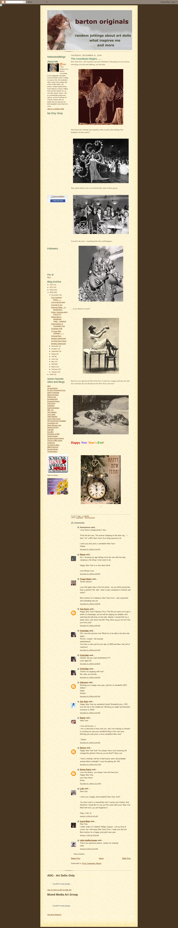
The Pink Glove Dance (58, 341)
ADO (49, 386)
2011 (51, 287)
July (53, 356)
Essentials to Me (56, 328)
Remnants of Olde (53, 434)
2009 (51, 292)
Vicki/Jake (84, 631)
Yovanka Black (52, 451)
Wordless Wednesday (58, 338)
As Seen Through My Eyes (56, 390)
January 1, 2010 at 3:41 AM (89, 816)
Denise (83, 748)
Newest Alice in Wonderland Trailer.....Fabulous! (58, 319)
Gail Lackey (51, 403)
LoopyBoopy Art (52, 423)
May (53, 361)
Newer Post (75, 858)
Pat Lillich (50, 432)
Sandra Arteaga (52, 436)
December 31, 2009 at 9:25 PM (90, 713)
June (53, 359)
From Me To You (56, 305)
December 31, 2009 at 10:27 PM (90, 764)
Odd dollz (50, 429)
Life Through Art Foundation (56, 421)
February (54, 369)
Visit (54, 914)
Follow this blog (58, 200)
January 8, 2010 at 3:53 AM (89, 849)
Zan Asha (84, 701)
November (55, 346)
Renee (82, 554)
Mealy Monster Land (54, 425)
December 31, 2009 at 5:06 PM (90, 604)
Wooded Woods (52, 449)
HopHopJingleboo (53, 408)
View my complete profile (55, 109)
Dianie (82, 718)
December (55, 295)
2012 (51, 285)
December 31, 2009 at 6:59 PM (90, 664)
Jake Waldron (52, 412)
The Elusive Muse (53, 445)
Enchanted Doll (52, 399)
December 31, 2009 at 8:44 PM (90, 677)
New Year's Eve (90, 517)
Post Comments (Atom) (91, 863)
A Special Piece (56, 336)
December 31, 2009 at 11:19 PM (90, 783)
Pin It (49, 277)
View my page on (59, 890)
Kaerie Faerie (85, 769)
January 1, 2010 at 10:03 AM (89, 835)
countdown (79, 517)
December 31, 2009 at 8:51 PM (90, 696)
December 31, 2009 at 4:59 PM (90, 574)
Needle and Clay (52, 427)
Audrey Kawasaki (53, 392)
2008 (51, 374)
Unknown (84, 682)
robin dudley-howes (88, 840)
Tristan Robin (86, 579)
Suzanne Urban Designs (55, 438)
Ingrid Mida (85, 821)
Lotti (82, 789)
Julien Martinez (52, 416)
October (54, 349)
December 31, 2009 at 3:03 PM (90, 549)
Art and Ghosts (52, 388)
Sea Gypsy (84, 609)
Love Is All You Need (58, 302)
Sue (64, 64)
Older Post (126, 858)
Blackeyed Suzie (53, 395)
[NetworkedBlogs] (57, 196)
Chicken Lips (51, 397)
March (53, 367)
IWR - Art (50, 410)
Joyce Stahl (51, 414)
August (54, 354)
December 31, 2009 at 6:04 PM (90, 625)
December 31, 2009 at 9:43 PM (90, 742)
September (55, 351)
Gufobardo (51, 405)
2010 (51, 290)
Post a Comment (79, 854)
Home (101, 858)
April (53, 364)
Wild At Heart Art (52, 447)
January (54, 372)
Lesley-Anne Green (53, 419)
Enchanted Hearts (53, 401)
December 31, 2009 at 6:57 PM (90, 650)
